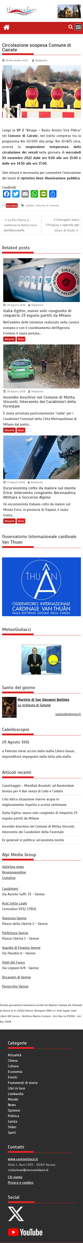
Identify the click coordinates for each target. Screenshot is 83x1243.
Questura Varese (14, 918)
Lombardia (16, 1094)
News (21, 339)
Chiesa (13, 1061)
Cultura (13, 1066)
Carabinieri (10, 889)
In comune (53, 205)
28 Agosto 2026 (15, 305)
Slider (12, 1127)
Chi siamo (15, 1177)
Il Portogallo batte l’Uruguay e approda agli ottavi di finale (62, 225)
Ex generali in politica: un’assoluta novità (33, 840)
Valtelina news (13, 867)
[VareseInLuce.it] (6, 27)
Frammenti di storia (23, 1083)
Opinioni (14, 1110)
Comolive (9, 878)
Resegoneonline (14, 872)
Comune (40, 205)
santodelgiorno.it (68, 714)
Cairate (29, 205)
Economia (15, 1072)
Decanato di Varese (16, 977)
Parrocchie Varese (15, 986)
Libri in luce (16, 1088)
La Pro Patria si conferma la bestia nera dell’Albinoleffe (20, 225)
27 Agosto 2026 (15, 482)
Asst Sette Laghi (14, 903)
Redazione (41, 60)
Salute (13, 1121)
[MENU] (78, 27)
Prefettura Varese (15, 933)
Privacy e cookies (20, 1183)
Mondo (13, 1099)
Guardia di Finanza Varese (21, 948)
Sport (12, 1133)
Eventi (12, 1077)
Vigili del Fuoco (13, 962)
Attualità (11, 205)
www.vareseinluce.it (23, 1159)
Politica (13, 1116)
